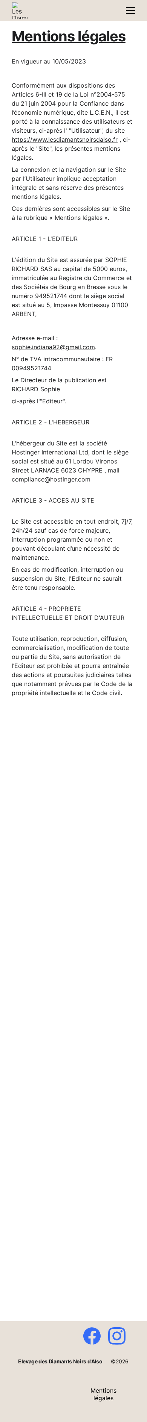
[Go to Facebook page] (95, 1336)
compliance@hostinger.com (51, 479)
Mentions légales (103, 1394)
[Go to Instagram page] (117, 1336)
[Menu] (130, 10)
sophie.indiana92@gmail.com (53, 347)
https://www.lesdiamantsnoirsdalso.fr (65, 139)
